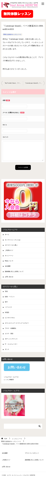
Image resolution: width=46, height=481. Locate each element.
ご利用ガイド (9, 250)
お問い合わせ (9, 276)
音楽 (6, 291)
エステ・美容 (9, 333)
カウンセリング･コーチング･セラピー (17, 323)
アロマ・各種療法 (10, 328)
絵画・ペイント (10, 296)
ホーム (7, 234)
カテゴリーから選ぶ (11, 245)
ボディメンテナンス (11, 339)
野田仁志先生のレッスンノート (12, 34)
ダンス (7, 349)
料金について (9, 261)
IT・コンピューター (11, 344)
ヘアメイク (8, 307)
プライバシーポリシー (32, 453)
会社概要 (7, 266)
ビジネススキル (10, 317)
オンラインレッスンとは (12, 240)
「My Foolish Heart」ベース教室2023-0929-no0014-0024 (13, 83)
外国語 (7, 312)
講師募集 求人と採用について (14, 271)
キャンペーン (9, 255)
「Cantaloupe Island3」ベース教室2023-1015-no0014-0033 (34, 83)
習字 (6, 302)
